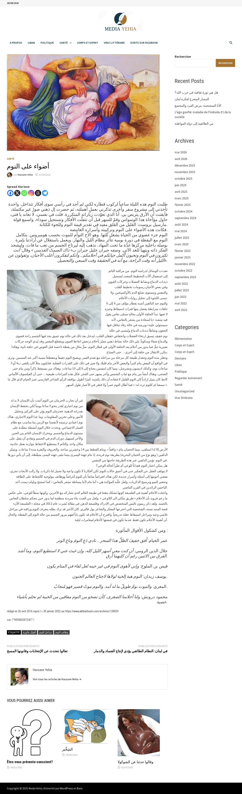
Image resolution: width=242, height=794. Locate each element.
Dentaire (180, 358)
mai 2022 (181, 303)
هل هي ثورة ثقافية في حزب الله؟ (196, 92)
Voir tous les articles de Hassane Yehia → (57, 679)
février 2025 (182, 205)
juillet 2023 (182, 238)
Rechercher (183, 56)
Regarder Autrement (188, 378)
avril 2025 (181, 192)
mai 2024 (181, 231)
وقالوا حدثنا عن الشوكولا (135, 762)
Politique (47, 42)
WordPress (66, 788)
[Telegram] (45, 193)
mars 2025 (181, 198)
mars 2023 (181, 244)
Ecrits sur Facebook (144, 42)
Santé (64, 42)
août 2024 (181, 224)
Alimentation (183, 339)
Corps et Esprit (87, 42)
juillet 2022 (182, 290)
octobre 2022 (183, 270)
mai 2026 (181, 152)
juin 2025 (180, 185)
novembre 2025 (185, 172)
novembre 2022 (185, 264)
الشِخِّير (67, 749)
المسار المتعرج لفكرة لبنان (192, 99)
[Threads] (38, 193)
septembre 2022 (185, 277)
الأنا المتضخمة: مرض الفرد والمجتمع (198, 105)
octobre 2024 (183, 211)
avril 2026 (181, 159)
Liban (31, 42)
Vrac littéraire (114, 42)
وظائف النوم (61, 632)
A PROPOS (16, 42)
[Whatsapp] (24, 193)
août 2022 (181, 284)
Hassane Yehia (25, 174)
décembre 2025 (185, 165)
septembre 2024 (185, 218)
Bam (79, 788)
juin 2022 (180, 297)
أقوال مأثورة (29, 632)
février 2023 (182, 251)
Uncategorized (184, 391)
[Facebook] (10, 193)
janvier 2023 (182, 257)
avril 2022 (181, 310)
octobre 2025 (183, 178)
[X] (17, 193)
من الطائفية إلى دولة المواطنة (194, 123)
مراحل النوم (45, 632)
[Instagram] (31, 193)
